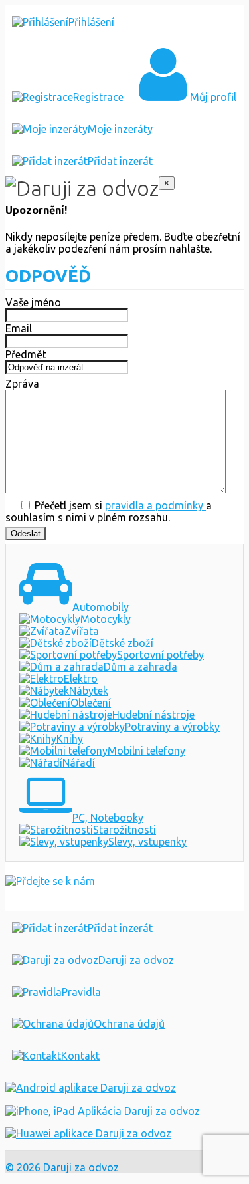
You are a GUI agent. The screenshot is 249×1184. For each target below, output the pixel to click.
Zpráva (22, 384)
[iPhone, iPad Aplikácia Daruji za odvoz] (102, 1111)
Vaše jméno (33, 302)
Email (18, 328)
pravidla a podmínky (155, 505)
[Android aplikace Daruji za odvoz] (90, 1088)
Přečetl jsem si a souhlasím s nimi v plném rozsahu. (108, 511)
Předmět (25, 354)
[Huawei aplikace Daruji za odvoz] (88, 1133)
